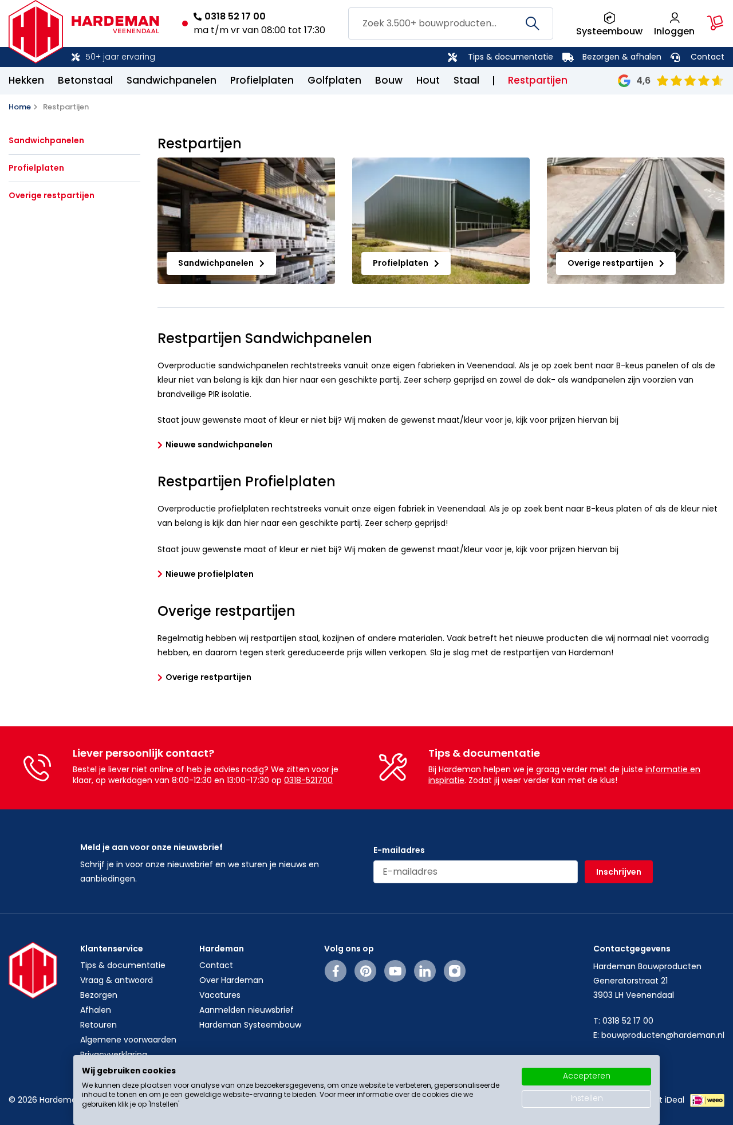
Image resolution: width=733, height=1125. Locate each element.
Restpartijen (538, 80)
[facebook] (336, 971)
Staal (466, 80)
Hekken (26, 80)
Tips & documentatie (510, 56)
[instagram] (454, 971)
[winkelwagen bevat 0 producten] (715, 23)
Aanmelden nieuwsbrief (246, 1010)
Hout (428, 80)
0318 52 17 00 (235, 16)
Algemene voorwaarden (128, 1039)
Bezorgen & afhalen (621, 56)
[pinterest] (365, 971)
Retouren (98, 1024)
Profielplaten (262, 80)
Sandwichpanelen (171, 80)
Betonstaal (85, 80)
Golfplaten (334, 80)
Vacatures (220, 995)
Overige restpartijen (51, 195)
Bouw (389, 80)
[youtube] (395, 971)
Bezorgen (98, 995)
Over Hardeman (231, 980)
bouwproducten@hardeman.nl (662, 1035)
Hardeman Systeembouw (250, 1024)
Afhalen (95, 1010)
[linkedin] (425, 971)
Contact (707, 56)
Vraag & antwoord (116, 980)
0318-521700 (308, 780)
